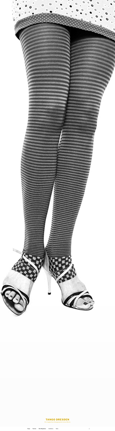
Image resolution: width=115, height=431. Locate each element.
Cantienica (50, 428)
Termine (34, 428)
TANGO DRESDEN (57, 419)
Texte (57, 428)
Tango (28, 428)
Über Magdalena (42, 428)
